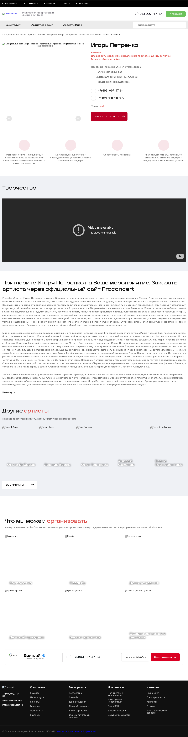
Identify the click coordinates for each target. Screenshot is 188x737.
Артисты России (36, 35)
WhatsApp (176, 14)
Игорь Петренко (111, 35)
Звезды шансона (117, 710)
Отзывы (65, 3)
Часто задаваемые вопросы (157, 711)
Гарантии (35, 706)
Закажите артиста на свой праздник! (76, 731)
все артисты (15, 485)
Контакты (82, 3)
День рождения (77, 702)
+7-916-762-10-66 (12, 700)
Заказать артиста (107, 116)
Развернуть (8, 392)
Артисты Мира (72, 25)
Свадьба (73, 697)
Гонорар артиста (156, 697)
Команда (34, 693)
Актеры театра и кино (90, 35)
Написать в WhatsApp (135, 657)
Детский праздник (79, 706)
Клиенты (49, 3)
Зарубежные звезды (119, 715)
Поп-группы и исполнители (115, 694)
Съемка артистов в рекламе (79, 716)
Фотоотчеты (30, 3)
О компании (9, 3)
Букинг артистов (78, 710)
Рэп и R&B (113, 706)
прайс (102, 106)
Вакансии (35, 715)
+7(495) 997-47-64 (148, 13)
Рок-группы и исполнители (115, 700)
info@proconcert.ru (12, 705)
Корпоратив (75, 693)
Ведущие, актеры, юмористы (62, 35)
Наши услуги (13, 25)
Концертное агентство (14, 35)
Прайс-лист (153, 693)
